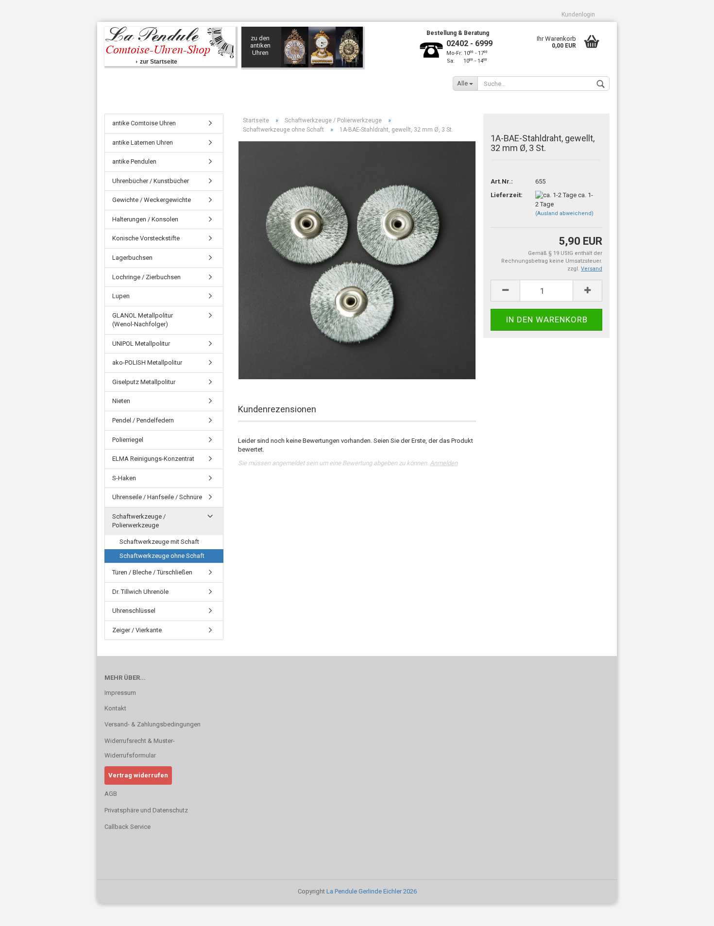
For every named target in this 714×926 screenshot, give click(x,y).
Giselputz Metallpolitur (143, 382)
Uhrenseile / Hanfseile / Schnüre (157, 497)
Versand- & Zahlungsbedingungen (152, 724)
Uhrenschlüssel (133, 610)
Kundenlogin (578, 14)
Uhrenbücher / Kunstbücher (150, 181)
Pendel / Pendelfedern (143, 420)
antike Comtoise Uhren (144, 123)
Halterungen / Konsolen (145, 219)
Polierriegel (127, 439)
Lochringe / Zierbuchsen (146, 277)
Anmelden (444, 463)
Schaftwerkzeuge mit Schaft (159, 541)
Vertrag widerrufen (138, 775)
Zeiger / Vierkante (137, 630)
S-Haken (124, 478)
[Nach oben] (687, 911)
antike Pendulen (134, 161)
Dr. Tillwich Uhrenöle (140, 591)
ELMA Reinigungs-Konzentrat (153, 458)
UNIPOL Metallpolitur (141, 343)
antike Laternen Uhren (142, 142)
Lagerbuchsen (132, 257)
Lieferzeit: (506, 195)
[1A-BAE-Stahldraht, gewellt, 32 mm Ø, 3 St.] (356, 260)
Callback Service (127, 826)
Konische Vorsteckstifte (146, 238)
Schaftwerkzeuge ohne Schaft (161, 555)
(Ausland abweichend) (564, 213)
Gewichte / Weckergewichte (151, 199)
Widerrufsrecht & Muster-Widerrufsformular (139, 748)
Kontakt (115, 708)
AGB (110, 793)
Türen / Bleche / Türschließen (152, 572)
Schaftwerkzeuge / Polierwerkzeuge (139, 521)
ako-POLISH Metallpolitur (147, 362)
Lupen (121, 296)
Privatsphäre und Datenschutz (146, 810)
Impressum (120, 692)
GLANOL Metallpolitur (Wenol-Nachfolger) (142, 320)
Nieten (121, 400)
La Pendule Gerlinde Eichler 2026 (371, 891)
